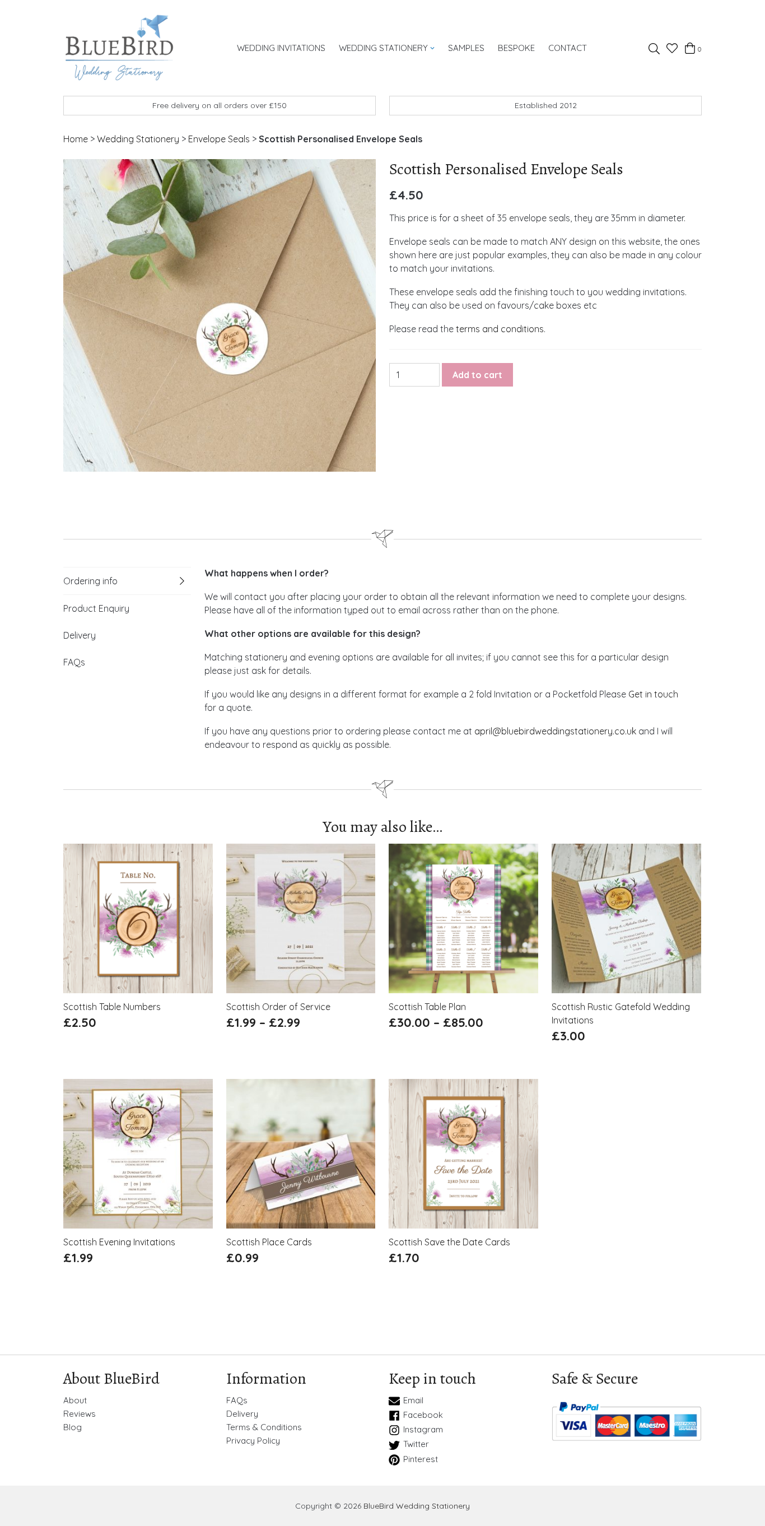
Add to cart (477, 374)
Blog (72, 1427)
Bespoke (516, 48)
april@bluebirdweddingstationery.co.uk (555, 731)
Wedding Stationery (383, 48)
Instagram (423, 1430)
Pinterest (420, 1459)
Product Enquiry (96, 608)
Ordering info (90, 581)
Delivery (79, 635)
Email (413, 1400)
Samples (466, 48)
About (75, 1400)
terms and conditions (500, 328)
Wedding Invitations (281, 48)
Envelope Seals (219, 139)
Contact (567, 48)
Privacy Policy (253, 1441)
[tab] (127, 581)
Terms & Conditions (264, 1427)
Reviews (79, 1414)
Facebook (423, 1415)
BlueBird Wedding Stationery (416, 1506)
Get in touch (653, 694)
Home (75, 139)
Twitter (416, 1444)
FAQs (74, 662)
